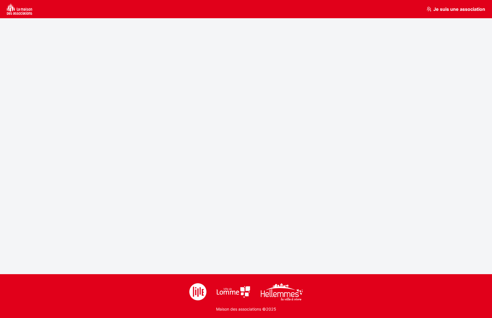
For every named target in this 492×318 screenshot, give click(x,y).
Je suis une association (459, 9)
